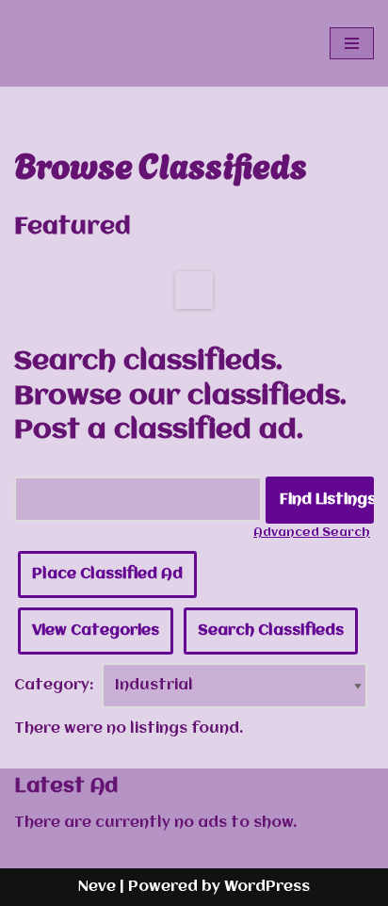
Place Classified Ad (107, 574)
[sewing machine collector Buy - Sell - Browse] (70, 43)
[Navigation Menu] (352, 43)
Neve (97, 887)
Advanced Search (311, 532)
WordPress (267, 887)
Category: (54, 685)
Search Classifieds (271, 631)
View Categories (95, 631)
